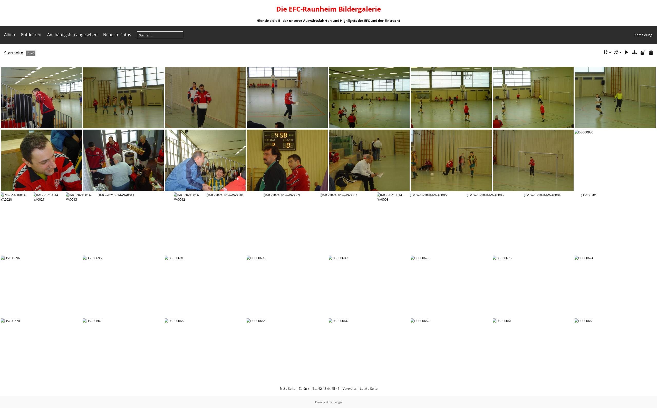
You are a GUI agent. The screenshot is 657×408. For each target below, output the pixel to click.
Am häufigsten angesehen (72, 34)
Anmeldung (643, 35)
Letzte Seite (369, 388)
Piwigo (337, 402)
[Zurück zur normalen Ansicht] (635, 52)
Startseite (13, 53)
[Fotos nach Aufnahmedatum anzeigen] (651, 52)
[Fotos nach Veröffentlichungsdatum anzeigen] (643, 52)
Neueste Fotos (117, 34)
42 (320, 388)
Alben (9, 34)
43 (324, 388)
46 (337, 388)
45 (333, 388)
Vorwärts (349, 388)
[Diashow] (626, 52)
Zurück (304, 388)
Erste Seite (287, 388)
